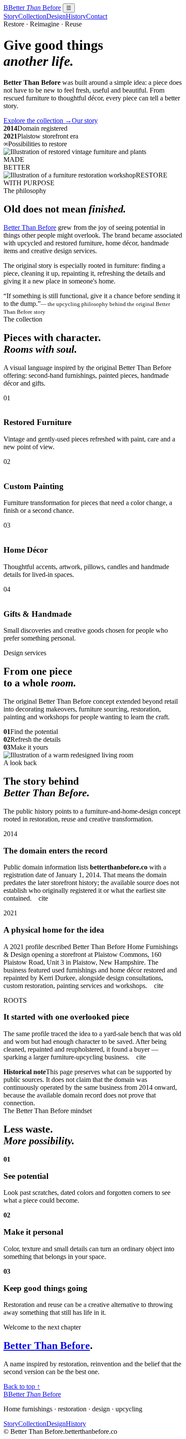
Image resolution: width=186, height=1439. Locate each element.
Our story (85, 120)
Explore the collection (37, 120)
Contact (96, 16)
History (76, 16)
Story (10, 16)
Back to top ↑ (21, 1386)
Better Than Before (29, 227)
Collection (32, 16)
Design (56, 16)
